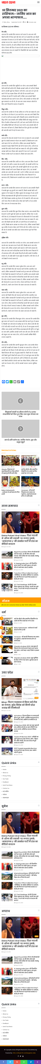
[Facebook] (18, 1056)
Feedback (6, 782)
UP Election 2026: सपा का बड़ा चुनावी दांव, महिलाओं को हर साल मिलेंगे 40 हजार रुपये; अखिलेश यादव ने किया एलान (26, 728)
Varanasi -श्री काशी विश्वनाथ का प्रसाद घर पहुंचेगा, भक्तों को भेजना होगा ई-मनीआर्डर (28, 493)
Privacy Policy (7, 776)
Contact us (6, 788)
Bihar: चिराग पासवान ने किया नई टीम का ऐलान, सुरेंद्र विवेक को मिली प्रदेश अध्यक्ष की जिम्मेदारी (19, 705)
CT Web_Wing (6, 22)
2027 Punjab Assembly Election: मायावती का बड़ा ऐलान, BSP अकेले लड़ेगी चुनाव (25, 750)
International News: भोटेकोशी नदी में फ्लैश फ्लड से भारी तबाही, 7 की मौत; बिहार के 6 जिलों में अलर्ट (26, 875)
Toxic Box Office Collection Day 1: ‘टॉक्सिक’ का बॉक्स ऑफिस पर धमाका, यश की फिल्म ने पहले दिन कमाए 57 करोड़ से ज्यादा (26, 576)
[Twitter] (20, 1056)
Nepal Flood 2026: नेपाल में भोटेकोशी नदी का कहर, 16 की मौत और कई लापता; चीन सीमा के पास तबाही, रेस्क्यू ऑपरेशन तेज (26, 555)
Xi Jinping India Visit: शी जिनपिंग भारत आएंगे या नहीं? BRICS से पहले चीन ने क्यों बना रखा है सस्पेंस (25, 565)
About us (5, 773)
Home (4, 770)
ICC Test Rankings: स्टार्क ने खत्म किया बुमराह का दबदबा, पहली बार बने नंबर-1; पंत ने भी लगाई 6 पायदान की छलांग (26, 588)
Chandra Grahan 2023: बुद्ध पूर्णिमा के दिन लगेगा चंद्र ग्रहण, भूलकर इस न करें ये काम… (26, 660)
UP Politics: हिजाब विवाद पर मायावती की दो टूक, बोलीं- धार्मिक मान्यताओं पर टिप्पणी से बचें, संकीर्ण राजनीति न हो (26, 718)
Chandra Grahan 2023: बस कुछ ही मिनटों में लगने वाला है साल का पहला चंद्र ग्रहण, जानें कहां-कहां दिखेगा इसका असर (26, 649)
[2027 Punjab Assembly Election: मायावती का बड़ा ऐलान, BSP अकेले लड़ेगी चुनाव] (7, 751)
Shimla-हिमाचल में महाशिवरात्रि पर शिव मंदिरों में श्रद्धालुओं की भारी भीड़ (10, 471)
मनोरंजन (5, 795)
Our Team (5, 779)
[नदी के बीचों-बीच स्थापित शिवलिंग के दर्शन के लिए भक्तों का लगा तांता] (30, 460)
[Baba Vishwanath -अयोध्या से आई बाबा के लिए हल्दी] (11, 481)
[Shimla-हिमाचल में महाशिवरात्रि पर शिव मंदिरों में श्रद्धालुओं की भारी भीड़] (11, 460)
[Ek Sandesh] (8, 2)
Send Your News (7, 785)
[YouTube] (23, 1056)
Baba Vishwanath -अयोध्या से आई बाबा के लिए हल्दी (11, 492)
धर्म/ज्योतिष (6, 791)
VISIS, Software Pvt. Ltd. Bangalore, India (24, 1053)
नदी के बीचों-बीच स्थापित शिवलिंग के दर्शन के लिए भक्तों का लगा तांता (29, 471)
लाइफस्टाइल (6, 798)
